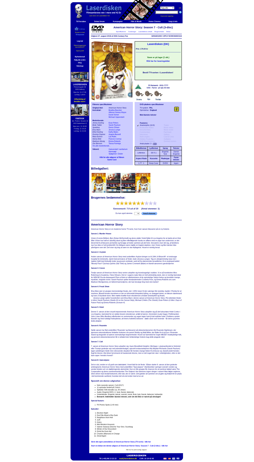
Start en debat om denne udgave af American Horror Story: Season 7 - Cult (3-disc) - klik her (129, 446)
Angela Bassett (115, 134)
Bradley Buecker (115, 110)
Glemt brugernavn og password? (80, 46)
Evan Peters (113, 123)
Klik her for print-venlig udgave (136, 450)
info (180, 8)
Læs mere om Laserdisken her (99, 15)
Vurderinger (132, 31)
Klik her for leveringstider (158, 61)
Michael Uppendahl (116, 117)
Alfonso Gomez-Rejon (117, 112)
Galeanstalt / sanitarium (118, 149)
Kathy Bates (113, 132)
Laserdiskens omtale (145, 31)
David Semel (114, 115)
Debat (168, 31)
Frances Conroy (115, 139)
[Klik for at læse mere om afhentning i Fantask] (80, 110)
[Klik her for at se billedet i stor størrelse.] (98, 193)
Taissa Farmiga (115, 143)
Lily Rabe (112, 137)
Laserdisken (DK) (158, 44)
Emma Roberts (115, 141)
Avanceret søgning (169, 16)
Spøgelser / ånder (116, 154)
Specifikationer (121, 31)
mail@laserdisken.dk (128, 459)
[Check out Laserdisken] (77, 30)
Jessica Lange (114, 130)
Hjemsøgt (112, 152)
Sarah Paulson (115, 125)
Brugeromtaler (159, 31)
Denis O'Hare (114, 127)
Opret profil (80, 51)
